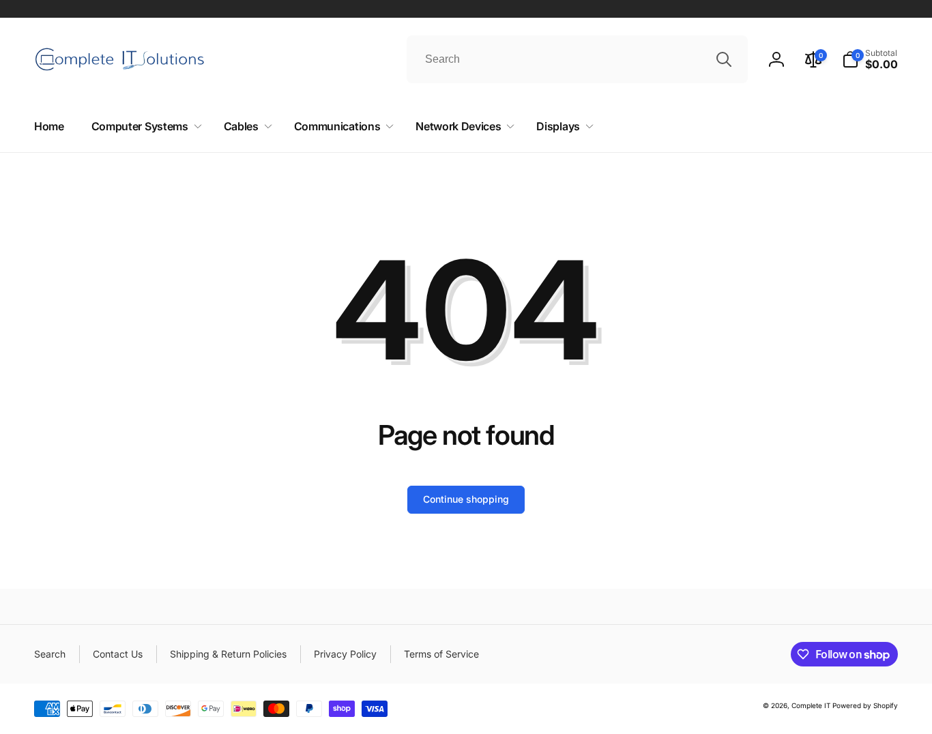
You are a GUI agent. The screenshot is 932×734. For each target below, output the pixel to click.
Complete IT (810, 705)
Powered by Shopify (865, 705)
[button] (870, 59)
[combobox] (577, 59)
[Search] (724, 59)
